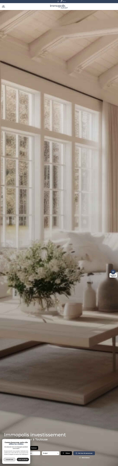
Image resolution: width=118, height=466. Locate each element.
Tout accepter (22, 459)
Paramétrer (9, 459)
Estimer (34, 448)
